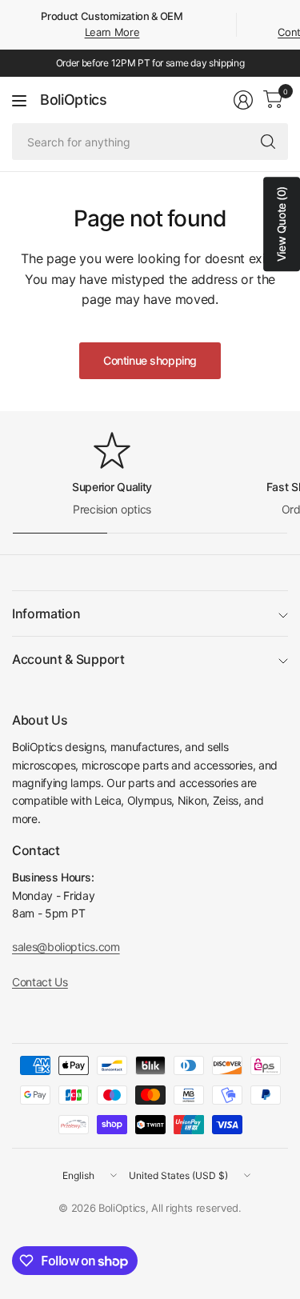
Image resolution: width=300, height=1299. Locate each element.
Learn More (112, 32)
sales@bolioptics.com (66, 946)
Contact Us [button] (40, 982)
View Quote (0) (281, 224)
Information (46, 614)
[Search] (268, 141)
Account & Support (68, 659)
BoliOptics (73, 100)
